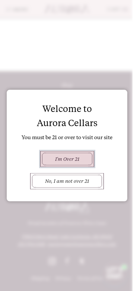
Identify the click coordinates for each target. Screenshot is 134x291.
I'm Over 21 (67, 159)
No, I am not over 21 (67, 181)
